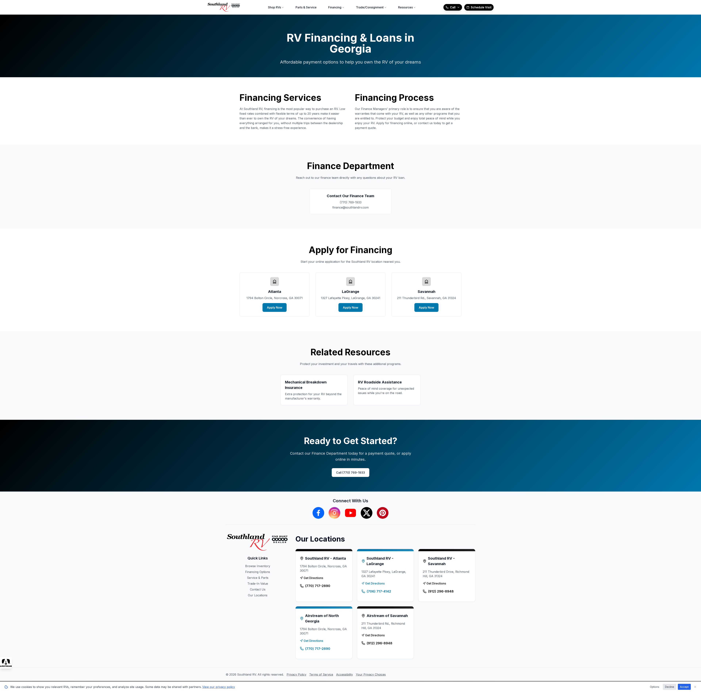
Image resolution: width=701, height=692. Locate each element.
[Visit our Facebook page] (318, 513)
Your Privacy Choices (371, 674)
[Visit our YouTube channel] (350, 513)
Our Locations (257, 595)
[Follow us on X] (366, 513)
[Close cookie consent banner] (695, 686)
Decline (669, 686)
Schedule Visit (481, 7)
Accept (684, 686)
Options (654, 686)
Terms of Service (321, 674)
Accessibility (344, 674)
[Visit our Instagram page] (334, 513)
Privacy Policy (296, 674)
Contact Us (257, 589)
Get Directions (313, 578)
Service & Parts (257, 578)
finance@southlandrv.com (350, 207)
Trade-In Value (257, 583)
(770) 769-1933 (350, 202)
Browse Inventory (257, 566)
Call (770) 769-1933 (350, 472)
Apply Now (274, 307)
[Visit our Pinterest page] (382, 513)
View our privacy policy (218, 687)
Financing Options (257, 572)
